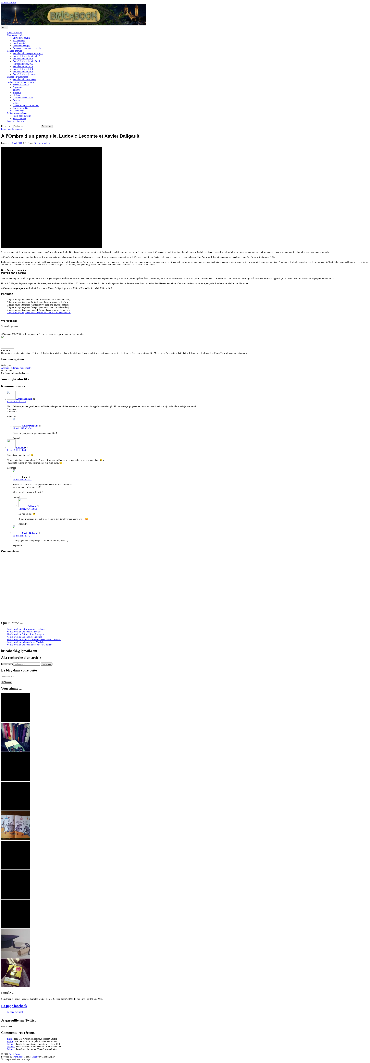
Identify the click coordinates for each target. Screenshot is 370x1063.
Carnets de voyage (15, 110)
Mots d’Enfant (19, 118)
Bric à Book (14, 1054)
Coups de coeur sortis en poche (27, 48)
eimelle (10, 1039)
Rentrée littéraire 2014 (23, 69)
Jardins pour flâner (21, 108)
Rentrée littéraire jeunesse (24, 74)
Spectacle (17, 92)
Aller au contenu (8, 2)
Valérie (10, 1041)
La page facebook (14, 1006)
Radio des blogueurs (22, 116)
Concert (16, 100)
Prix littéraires (19, 40)
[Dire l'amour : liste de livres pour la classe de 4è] (15, 898)
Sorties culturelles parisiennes (20, 82)
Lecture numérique (21, 45)
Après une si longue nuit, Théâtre (16, 368)
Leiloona (20, 447)
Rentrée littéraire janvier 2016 (26, 61)
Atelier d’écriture (14, 32)
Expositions (18, 87)
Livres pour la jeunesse (17, 77)
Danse (15, 103)
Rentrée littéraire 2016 (23, 58)
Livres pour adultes (15, 35)
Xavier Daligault (24, 399)
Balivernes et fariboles (17, 113)
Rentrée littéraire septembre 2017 (28, 53)
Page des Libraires (15, 121)
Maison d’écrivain (21, 84)
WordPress (18, 1056)
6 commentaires (42, 143)
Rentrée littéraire (14, 51)
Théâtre (16, 90)
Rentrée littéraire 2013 (23, 71)
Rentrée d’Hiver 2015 (23, 66)
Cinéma (16, 95)
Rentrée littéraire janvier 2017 (26, 56)
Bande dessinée (20, 43)
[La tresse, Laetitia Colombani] (15, 986)
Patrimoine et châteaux (23, 97)
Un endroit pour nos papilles (26, 105)
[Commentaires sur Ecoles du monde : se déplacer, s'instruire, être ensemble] (15, 957)
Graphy (35, 1056)
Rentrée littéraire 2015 (23, 64)
